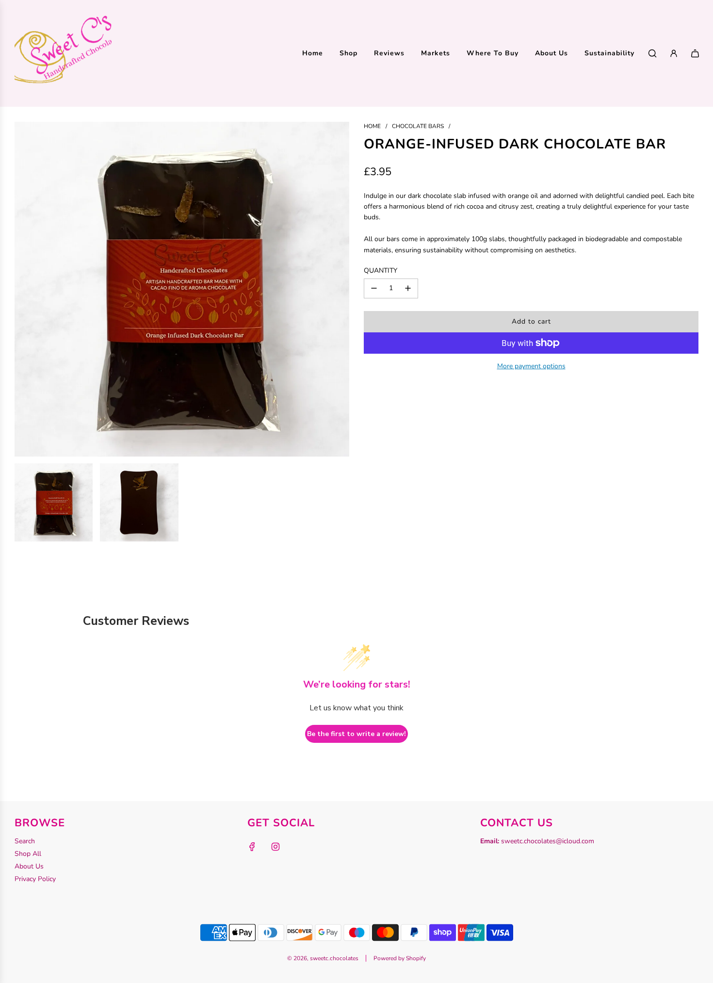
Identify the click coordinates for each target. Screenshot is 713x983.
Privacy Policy (35, 879)
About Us (29, 866)
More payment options (531, 366)
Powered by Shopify (399, 958)
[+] (408, 288)
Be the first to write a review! (356, 733)
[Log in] (673, 53)
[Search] (652, 53)
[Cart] (695, 53)
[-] (374, 288)
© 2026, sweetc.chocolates (322, 958)
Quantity (380, 270)
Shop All (28, 853)
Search (25, 841)
